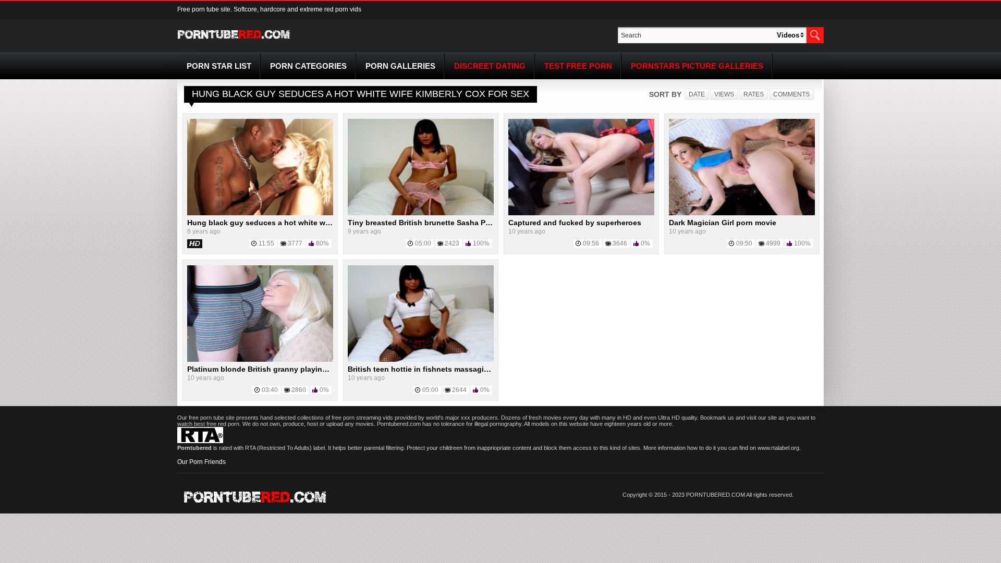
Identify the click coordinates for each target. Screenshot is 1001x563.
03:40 (270, 390)
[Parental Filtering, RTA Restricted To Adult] (200, 441)
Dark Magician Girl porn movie (722, 222)
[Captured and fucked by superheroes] (581, 213)
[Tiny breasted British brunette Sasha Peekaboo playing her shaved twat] (421, 213)
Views (724, 94)
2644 (459, 390)
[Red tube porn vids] (233, 40)
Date (697, 94)
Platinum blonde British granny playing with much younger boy (300, 369)
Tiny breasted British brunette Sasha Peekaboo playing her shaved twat (476, 222)
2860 (298, 390)
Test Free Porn (578, 66)
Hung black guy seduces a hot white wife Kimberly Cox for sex (298, 222)
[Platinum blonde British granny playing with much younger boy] (260, 359)
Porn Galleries (400, 66)
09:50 (744, 243)
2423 (452, 243)
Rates (753, 94)
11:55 (266, 243)
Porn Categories (308, 66)
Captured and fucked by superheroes (574, 222)
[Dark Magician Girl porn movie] (742, 213)
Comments (791, 94)
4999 (773, 243)
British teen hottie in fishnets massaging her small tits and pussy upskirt (478, 369)
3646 (620, 243)
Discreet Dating (490, 66)
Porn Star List (219, 66)
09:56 (591, 243)
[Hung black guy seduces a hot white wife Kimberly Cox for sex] (260, 213)
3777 (295, 243)
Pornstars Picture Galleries (697, 66)
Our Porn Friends (201, 462)
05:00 (423, 243)
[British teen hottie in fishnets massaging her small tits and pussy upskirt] (421, 359)
